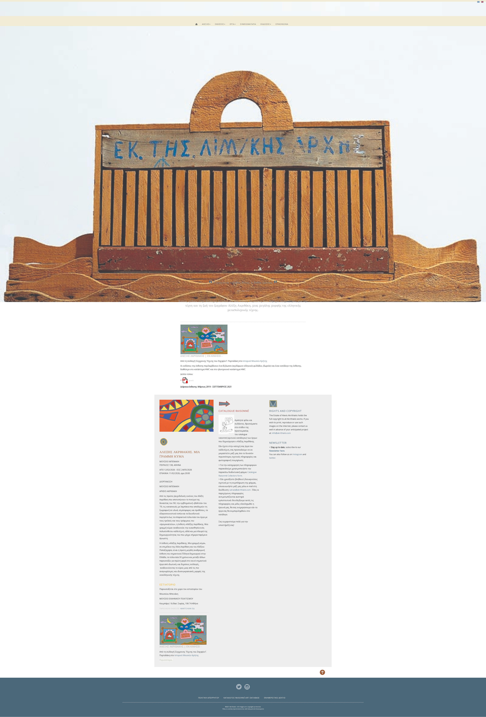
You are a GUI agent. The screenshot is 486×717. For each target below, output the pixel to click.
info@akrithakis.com (281, 433)
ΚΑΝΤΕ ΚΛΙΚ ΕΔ (187, 608)
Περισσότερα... (166, 660)
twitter (272, 457)
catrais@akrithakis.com (240, 489)
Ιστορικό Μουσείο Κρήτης (255, 361)
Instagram (297, 454)
